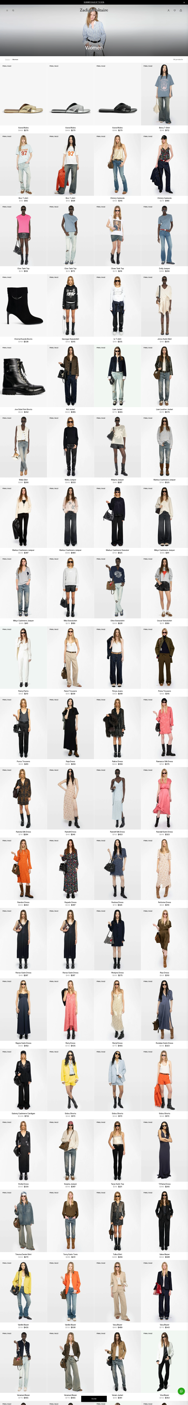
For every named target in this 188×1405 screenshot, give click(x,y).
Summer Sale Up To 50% (94, 2)
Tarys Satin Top (117, 1184)
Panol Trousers (70, 691)
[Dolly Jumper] (164, 235)
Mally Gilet (23, 480)
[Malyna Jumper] (117, 446)
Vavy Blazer (117, 1325)
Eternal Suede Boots (23, 339)
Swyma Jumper (70, 1184)
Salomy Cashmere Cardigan (23, 1113)
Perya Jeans (117, 691)
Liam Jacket (117, 409)
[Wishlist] (175, 10)
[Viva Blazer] (164, 1361)
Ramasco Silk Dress (164, 761)
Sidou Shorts (70, 1113)
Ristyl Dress (117, 1043)
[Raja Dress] (70, 728)
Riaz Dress (164, 973)
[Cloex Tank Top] (117, 235)
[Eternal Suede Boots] (23, 305)
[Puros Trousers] (23, 728)
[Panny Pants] (23, 657)
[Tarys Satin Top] (117, 1150)
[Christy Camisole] (117, 164)
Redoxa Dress (117, 902)
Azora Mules (23, 128)
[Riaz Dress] (164, 939)
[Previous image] (3, 94)
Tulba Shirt (117, 1254)
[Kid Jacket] (70, 376)
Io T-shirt (117, 339)
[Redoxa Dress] (117, 869)
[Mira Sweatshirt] (70, 587)
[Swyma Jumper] (70, 1150)
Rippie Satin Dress (23, 1043)
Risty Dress (70, 1043)
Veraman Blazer (23, 1395)
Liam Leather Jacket (164, 409)
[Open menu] (7, 10)
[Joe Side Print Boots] (23, 376)
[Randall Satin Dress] (164, 798)
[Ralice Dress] (117, 728)
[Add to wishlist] (43, 67)
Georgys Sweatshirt (70, 339)
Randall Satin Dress (164, 832)
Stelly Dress (23, 1184)
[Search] (13, 10)
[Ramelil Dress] (70, 798)
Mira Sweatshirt (70, 621)
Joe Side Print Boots (23, 409)
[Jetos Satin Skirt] (164, 305)
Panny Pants (23, 691)
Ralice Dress (117, 761)
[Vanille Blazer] (23, 1291)
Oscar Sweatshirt (164, 621)
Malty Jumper (70, 480)
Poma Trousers (164, 691)
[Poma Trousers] (164, 657)
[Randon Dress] (23, 869)
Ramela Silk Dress (23, 832)
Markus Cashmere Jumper (165, 480)
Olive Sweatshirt (117, 621)
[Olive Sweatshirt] (117, 587)
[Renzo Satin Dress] (23, 939)
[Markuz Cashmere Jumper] (23, 516)
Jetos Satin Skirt (164, 339)
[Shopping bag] (181, 10)
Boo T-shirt (23, 198)
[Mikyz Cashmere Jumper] (164, 516)
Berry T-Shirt (164, 128)
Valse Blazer (164, 1254)
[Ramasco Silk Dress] (164, 728)
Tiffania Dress (165, 1184)
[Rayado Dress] (70, 869)
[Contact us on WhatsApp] (181, 1391)
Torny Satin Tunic (70, 1254)
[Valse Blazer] (164, 1221)
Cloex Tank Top (117, 268)
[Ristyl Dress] (117, 1009)
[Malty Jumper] (70, 446)
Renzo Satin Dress (23, 973)
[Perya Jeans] (117, 657)
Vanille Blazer (23, 1325)
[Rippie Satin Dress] (23, 1009)
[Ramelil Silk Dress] (117, 798)
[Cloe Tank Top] (23, 235)
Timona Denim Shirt (23, 1254)
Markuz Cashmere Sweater (117, 550)
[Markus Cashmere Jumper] (164, 446)
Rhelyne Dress (117, 973)
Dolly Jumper (164, 268)
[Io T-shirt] (117, 305)
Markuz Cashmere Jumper (23, 550)
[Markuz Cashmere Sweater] (117, 516)
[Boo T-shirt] (23, 164)
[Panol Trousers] (70, 657)
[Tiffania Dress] (164, 1150)
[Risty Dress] (70, 1009)
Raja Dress (70, 761)
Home (7, 59)
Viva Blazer (164, 1395)
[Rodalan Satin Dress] (164, 1009)
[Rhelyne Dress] (117, 939)
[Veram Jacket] (117, 1361)
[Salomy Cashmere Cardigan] (23, 1080)
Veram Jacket (117, 1395)
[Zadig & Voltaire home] (94, 10)
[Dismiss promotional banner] (184, 2)
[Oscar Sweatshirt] (164, 587)
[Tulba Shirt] (117, 1221)
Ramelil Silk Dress (117, 832)
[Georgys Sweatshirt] (70, 305)
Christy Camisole (117, 198)
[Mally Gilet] (23, 446)
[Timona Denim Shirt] (23, 1221)
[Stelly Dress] (23, 1150)
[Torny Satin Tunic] (70, 1221)
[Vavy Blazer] (117, 1291)
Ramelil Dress (70, 832)
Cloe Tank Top (23, 268)
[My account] (169, 10)
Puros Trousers (23, 761)
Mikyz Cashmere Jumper (164, 550)
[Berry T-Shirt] (164, 94)
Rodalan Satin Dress (164, 1043)
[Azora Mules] (23, 94)
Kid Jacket (70, 409)
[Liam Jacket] (117, 376)
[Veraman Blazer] (23, 1361)
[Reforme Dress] (164, 869)
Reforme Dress (164, 902)
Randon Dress (23, 902)
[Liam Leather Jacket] (164, 376)
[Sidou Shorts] (70, 1080)
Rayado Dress (70, 902)
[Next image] (43, 94)
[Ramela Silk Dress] (23, 798)
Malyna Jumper (117, 480)
